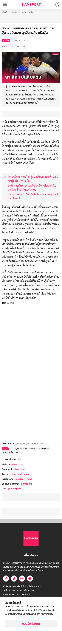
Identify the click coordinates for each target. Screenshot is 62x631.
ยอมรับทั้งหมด (31, 623)
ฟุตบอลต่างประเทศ (18, 12)
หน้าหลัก (5, 12)
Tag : (5, 448)
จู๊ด (17, 452)
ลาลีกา (31, 12)
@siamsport (14, 488)
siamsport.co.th (20, 464)
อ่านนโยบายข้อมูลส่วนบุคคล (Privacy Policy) (31, 614)
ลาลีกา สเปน (8, 452)
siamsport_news (20, 474)
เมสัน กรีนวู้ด (44, 448)
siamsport (19, 469)
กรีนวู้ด (33, 448)
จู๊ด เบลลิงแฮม (21, 448)
